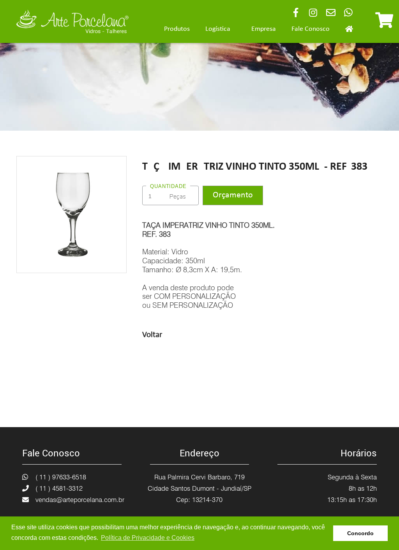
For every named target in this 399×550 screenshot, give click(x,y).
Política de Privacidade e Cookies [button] (147, 537)
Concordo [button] (360, 533)
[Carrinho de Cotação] (384, 24)
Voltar (152, 335)
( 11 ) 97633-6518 (60, 477)
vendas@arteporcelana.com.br (79, 500)
